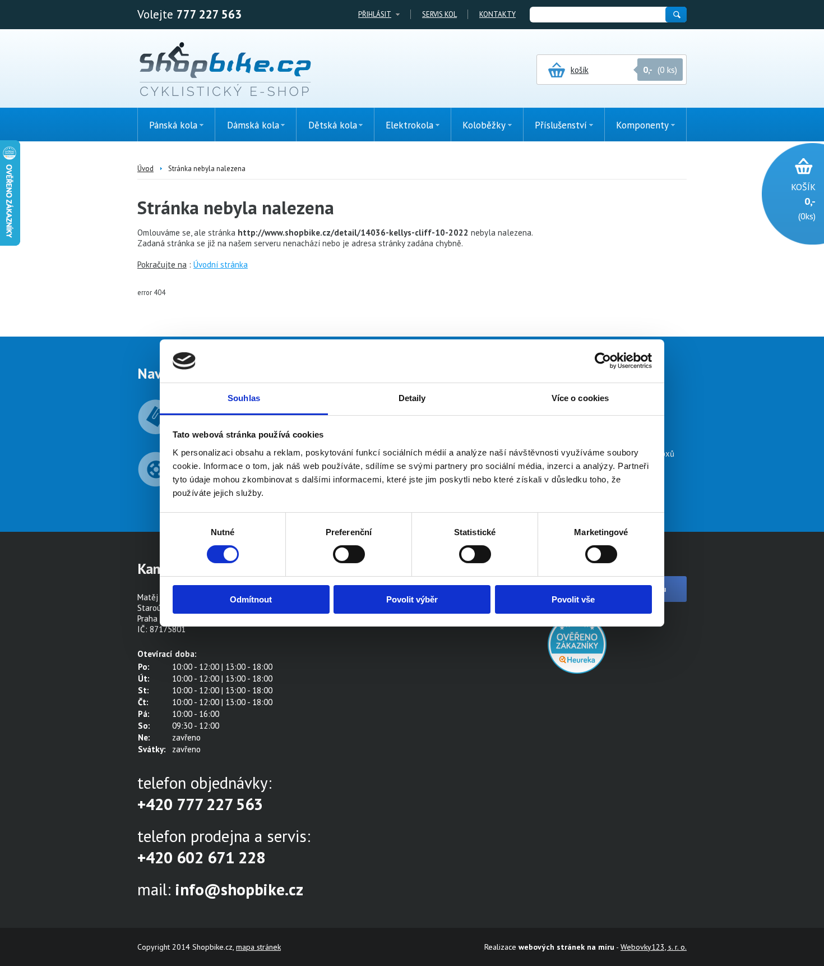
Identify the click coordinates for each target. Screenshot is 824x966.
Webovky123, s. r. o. (654, 947)
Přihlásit (374, 14)
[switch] (349, 554)
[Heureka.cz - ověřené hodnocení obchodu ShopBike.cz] (577, 670)
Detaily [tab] (412, 398)
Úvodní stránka (220, 264)
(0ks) (803, 201)
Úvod (145, 168)
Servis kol (439, 14)
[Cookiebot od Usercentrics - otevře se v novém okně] (603, 360)
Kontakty (497, 14)
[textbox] (597, 14)
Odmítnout (251, 599)
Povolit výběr (412, 599)
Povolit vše (573, 599)
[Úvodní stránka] (225, 70)
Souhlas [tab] (244, 398)
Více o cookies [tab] (580, 398)
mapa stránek (258, 947)
